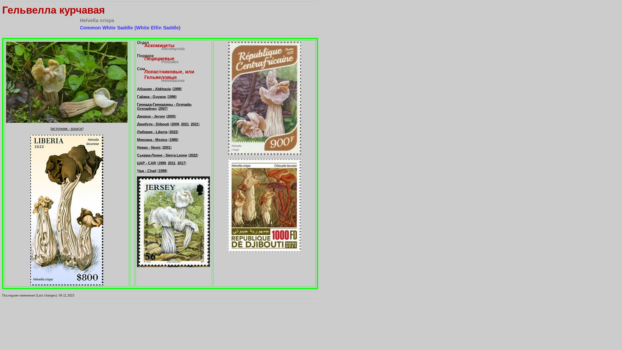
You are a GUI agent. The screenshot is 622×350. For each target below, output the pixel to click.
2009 (175, 124)
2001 (167, 147)
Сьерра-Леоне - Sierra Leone (162, 155)
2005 (171, 116)
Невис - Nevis (149, 147)
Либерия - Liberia (152, 132)
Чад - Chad (146, 171)
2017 (181, 163)
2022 (173, 132)
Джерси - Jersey (151, 116)
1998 (177, 89)
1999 (162, 163)
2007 (163, 108)
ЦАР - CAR (146, 163)
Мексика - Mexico (152, 140)
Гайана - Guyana (151, 97)
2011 (171, 163)
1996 (172, 97)
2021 (185, 124)
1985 (173, 140)
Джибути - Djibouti (153, 124)
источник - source (67, 129)
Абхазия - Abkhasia (154, 89)
